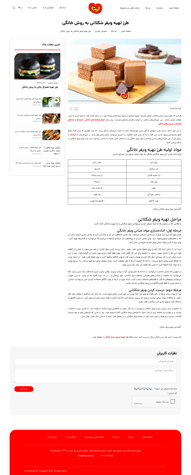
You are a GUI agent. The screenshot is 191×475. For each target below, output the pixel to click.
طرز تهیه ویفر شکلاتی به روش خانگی (75, 31)
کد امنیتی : (172, 393)
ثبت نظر (24, 389)
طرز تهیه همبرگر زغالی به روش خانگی (40, 87)
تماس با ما (32, 7)
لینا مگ (62, 7)
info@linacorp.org (86, 456)
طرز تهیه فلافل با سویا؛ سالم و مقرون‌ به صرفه (30, 149)
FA (19, 8)
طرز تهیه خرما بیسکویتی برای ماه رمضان (29, 117)
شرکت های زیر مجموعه (129, 8)
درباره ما (159, 8)
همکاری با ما (48, 7)
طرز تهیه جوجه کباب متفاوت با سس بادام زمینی (28, 133)
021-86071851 (106, 456)
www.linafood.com (31, 471)
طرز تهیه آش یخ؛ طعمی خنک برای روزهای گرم (28, 101)
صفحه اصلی (174, 8)
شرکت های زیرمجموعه (94, 437)
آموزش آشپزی (101, 31)
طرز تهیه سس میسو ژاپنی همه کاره (28, 163)
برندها (147, 8)
